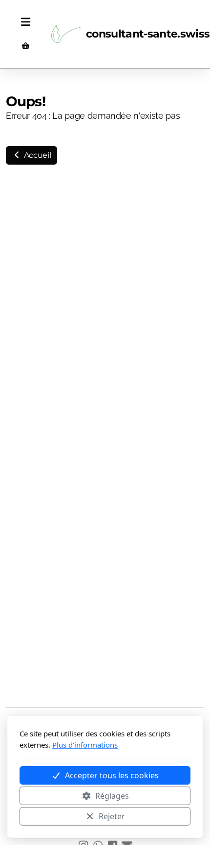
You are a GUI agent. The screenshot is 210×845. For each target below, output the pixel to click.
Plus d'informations (85, 745)
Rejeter (112, 816)
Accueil (36, 155)
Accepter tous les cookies (112, 775)
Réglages (112, 795)
